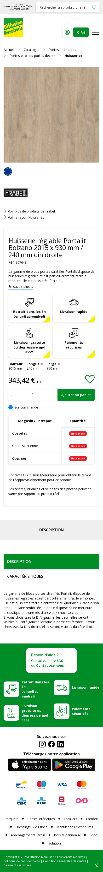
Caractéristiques (25, 576)
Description (51, 530)
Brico (93, 835)
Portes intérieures (41, 819)
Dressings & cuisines (31, 827)
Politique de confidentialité (22, 861)
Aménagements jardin (28, 835)
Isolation (54, 843)
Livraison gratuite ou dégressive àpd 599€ (29, 347)
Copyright (10, 857)
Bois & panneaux (67, 835)
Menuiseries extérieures (74, 827)
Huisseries (36, 217)
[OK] (94, 7)
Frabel (50, 211)
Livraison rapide (73, 311)
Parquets (11, 819)
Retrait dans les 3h (29, 313)
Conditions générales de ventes (64, 861)
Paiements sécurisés (73, 344)
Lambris (92, 819)
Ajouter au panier (76, 394)
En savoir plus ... (20, 286)
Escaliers (70, 819)
